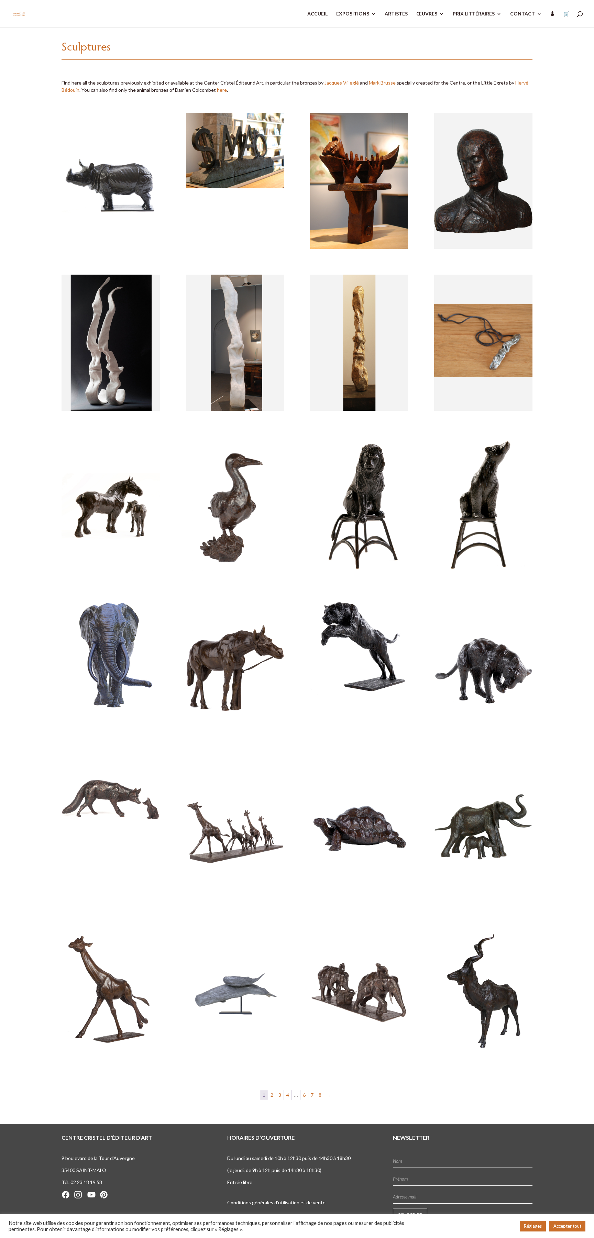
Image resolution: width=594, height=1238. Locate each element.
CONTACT (522, 13)
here (222, 90)
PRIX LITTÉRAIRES (474, 13)
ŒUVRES (426, 13)
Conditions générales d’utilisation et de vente (276, 1202)
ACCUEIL (317, 13)
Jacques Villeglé (341, 83)
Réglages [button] (533, 1226)
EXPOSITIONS (352, 13)
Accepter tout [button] (567, 1226)
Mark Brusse (382, 83)
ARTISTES (396, 13)
